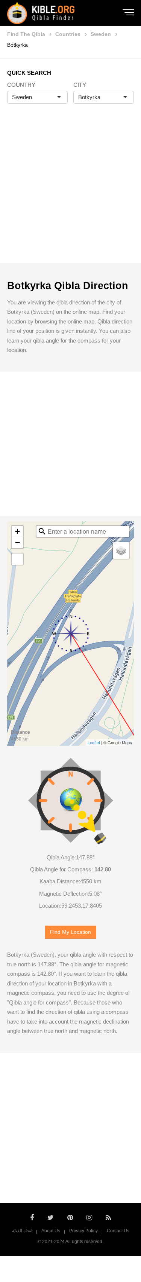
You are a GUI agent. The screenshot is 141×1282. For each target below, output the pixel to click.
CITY (79, 85)
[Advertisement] (70, 191)
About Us (50, 1230)
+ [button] (17, 531)
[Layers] (121, 550)
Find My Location (70, 932)
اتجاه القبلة (22, 1230)
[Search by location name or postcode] (42, 531)
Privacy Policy (83, 1230)
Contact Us (118, 1230)
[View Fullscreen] (17, 559)
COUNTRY (21, 85)
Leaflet (94, 742)
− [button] (17, 542)
